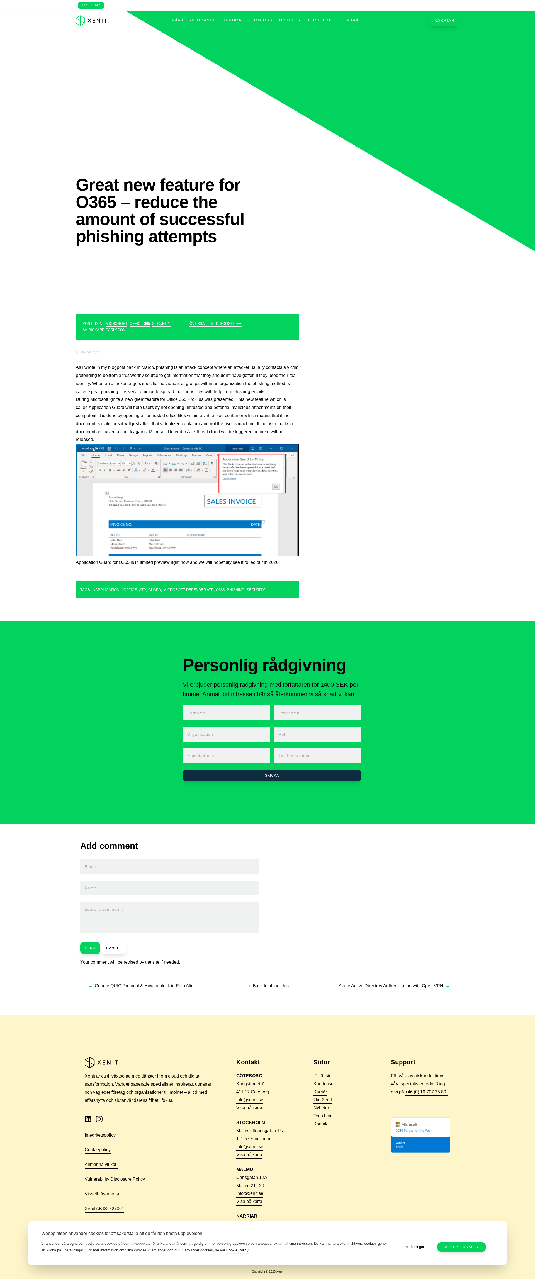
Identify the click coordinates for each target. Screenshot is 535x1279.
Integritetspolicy (100, 1135)
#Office (129, 590)
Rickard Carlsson (106, 330)
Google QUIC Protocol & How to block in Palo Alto (144, 985)
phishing (235, 590)
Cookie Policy (237, 1250)
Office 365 (140, 323)
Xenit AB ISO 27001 (104, 1208)
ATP (142, 590)
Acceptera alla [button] (461, 1247)
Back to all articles (271, 985)
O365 (220, 590)
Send (90, 948)
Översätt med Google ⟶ (215, 323)
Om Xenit (322, 1099)
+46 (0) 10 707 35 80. (426, 1092)
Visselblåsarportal (102, 1194)
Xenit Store (91, 5)
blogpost (117, 367)
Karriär (444, 21)
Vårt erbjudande (194, 20)
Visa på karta (249, 1107)
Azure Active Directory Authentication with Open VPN (391, 985)
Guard (154, 590)
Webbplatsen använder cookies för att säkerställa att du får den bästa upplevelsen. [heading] (122, 1233)
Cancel (114, 948)
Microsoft (116, 323)
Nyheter (290, 20)
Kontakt (351, 20)
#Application (106, 590)
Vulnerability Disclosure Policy (115, 1179)
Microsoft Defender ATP (188, 590)
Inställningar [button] (414, 1247)
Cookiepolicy (98, 1149)
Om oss (263, 20)
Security (161, 323)
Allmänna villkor (101, 1164)
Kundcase (235, 20)
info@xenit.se (249, 1099)
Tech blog (320, 20)
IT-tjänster (323, 1075)
